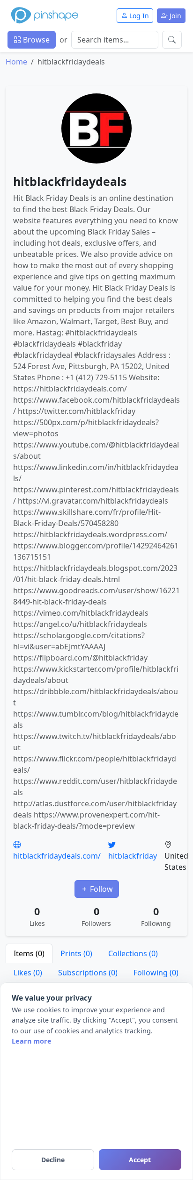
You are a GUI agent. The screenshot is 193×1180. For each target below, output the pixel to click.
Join (174, 15)
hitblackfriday (132, 856)
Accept (140, 1159)
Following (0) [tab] (156, 972)
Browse (35, 40)
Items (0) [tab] (29, 953)
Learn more (32, 1041)
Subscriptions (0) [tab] (88, 972)
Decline (53, 1159)
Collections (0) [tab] (133, 953)
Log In (138, 15)
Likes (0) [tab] (28, 972)
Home (16, 62)
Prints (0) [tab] (76, 953)
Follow (100, 889)
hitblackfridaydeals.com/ (57, 856)
